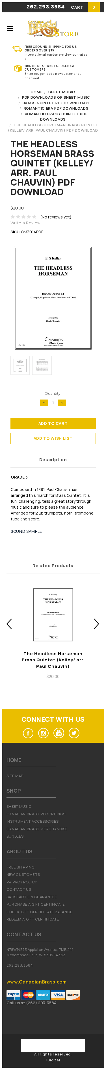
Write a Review (25, 222)
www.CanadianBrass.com (37, 982)
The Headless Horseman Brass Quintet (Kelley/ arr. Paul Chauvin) (53, 660)
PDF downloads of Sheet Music (56, 97)
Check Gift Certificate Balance (39, 911)
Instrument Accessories (33, 821)
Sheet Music (61, 91)
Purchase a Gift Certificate (36, 904)
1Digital (53, 1060)
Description (53, 460)
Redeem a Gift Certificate (33, 919)
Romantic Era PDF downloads (56, 108)
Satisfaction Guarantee (32, 896)
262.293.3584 (46, 7)
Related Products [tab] (53, 566)
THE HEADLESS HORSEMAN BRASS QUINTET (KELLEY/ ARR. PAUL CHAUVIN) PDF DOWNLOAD (53, 127)
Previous (9, 624)
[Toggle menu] (10, 28)
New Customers (23, 874)
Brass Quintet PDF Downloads (56, 102)
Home (36, 91)
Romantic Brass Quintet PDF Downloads (56, 116)
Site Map (15, 775)
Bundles (15, 836)
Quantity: (53, 393)
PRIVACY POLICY (22, 882)
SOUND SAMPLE (26, 531)
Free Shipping (20, 867)
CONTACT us (19, 889)
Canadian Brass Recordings (36, 813)
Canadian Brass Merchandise (37, 828)
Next (96, 624)
